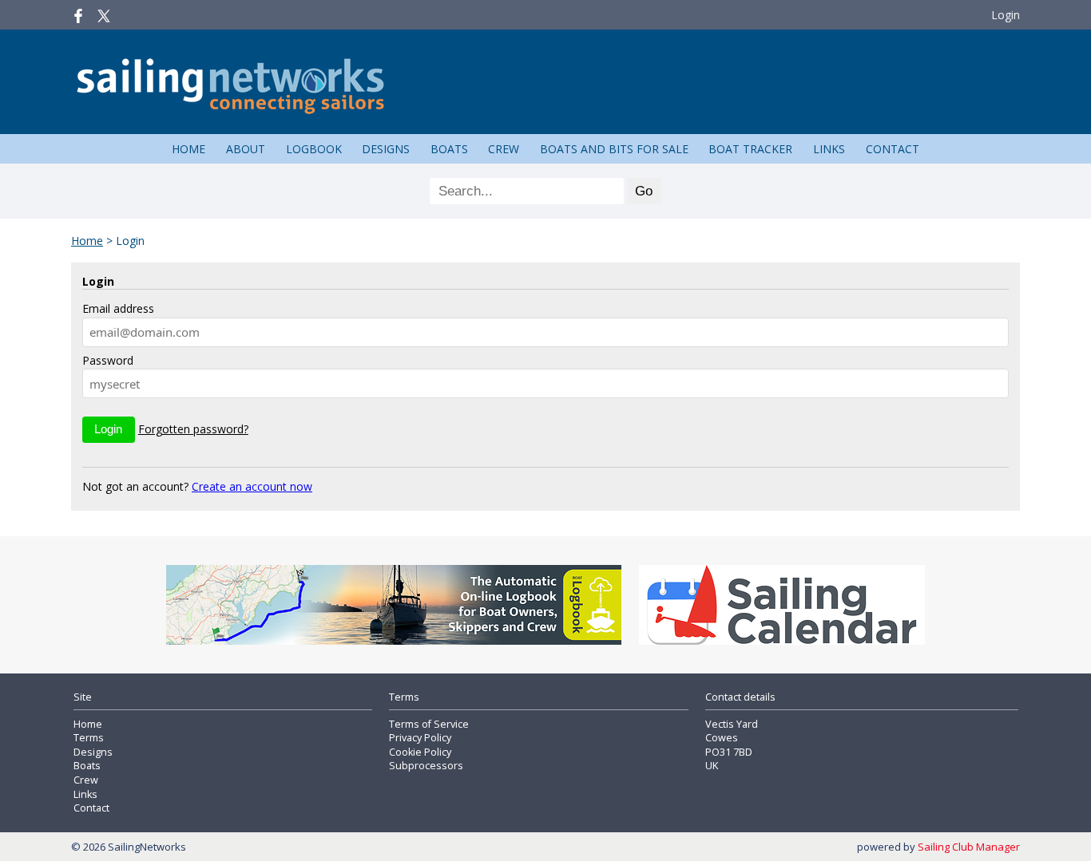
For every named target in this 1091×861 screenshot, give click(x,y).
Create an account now (252, 486)
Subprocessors (426, 765)
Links (829, 148)
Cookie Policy (420, 752)
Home (188, 148)
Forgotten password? (193, 428)
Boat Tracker (750, 148)
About (245, 148)
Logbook (314, 148)
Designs (386, 148)
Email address (118, 308)
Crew (503, 148)
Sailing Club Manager (969, 846)
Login (1005, 14)
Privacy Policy (420, 737)
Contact (892, 148)
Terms (88, 737)
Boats (449, 148)
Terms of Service (429, 724)
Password (107, 360)
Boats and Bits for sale (614, 148)
